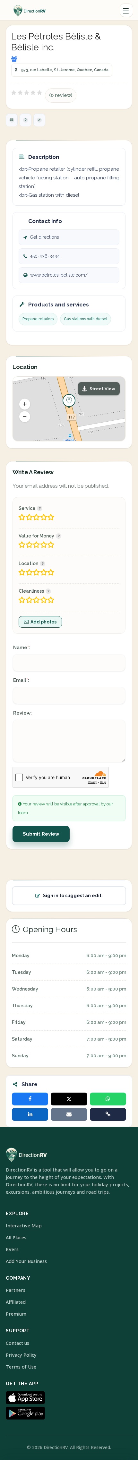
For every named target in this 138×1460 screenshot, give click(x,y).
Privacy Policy (21, 1355)
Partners (15, 1290)
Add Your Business (26, 1261)
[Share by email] (69, 1114)
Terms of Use (21, 1367)
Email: (21, 680)
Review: (22, 713)
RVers (12, 1249)
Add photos (43, 621)
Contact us (17, 1343)
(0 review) (60, 95)
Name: (21, 647)
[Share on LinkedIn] (30, 1114)
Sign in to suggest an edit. (73, 895)
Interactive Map (24, 1226)
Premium (16, 1314)
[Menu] (126, 10)
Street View (102, 388)
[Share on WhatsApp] (108, 1099)
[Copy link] (108, 1114)
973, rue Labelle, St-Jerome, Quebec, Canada (64, 70)
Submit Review (41, 834)
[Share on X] (69, 1099)
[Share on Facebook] (30, 1099)
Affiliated (16, 1302)
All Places (16, 1237)
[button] (24, 404)
